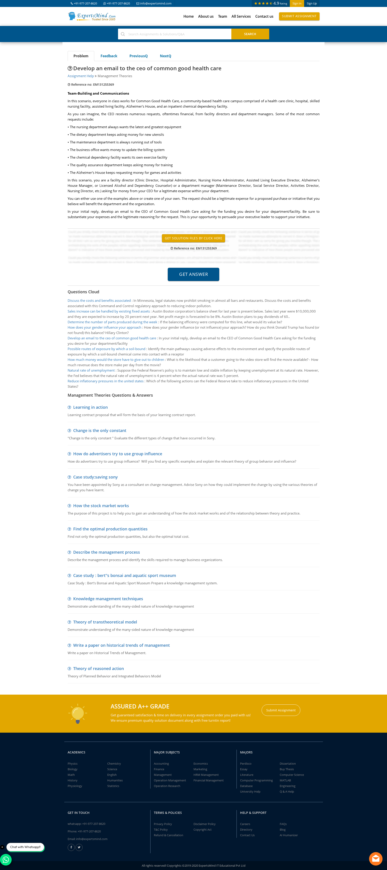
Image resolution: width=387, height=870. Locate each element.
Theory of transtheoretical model (105, 622)
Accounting (161, 764)
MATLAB (285, 780)
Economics (201, 764)
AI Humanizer (289, 835)
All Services (241, 16)
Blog (283, 829)
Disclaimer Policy (205, 824)
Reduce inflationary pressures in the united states (106, 381)
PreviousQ (138, 55)
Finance (159, 769)
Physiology (75, 786)
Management (163, 775)
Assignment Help (81, 76)
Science (112, 769)
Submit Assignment (299, 16)
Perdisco (246, 764)
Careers (245, 824)
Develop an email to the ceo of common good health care (112, 338)
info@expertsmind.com (156, 3)
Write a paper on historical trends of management (121, 645)
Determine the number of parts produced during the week (112, 322)
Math (71, 775)
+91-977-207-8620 (85, 3)
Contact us (264, 16)
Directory (246, 829)
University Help (250, 791)
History (72, 780)
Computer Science (292, 775)
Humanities (115, 780)
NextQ (165, 55)
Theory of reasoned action (98, 668)
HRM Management (206, 775)
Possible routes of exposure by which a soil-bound (106, 349)
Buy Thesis (287, 769)
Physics (72, 764)
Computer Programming (256, 780)
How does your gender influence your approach (104, 327)
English (112, 775)
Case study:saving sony (95, 477)
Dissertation (288, 764)
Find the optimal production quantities (110, 529)
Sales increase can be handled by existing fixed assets (109, 311)
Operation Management (170, 780)
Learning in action (90, 407)
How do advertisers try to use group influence (117, 453)
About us (206, 16)
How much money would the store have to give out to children (116, 359)
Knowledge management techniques (108, 598)
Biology (72, 769)
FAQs (283, 824)
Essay (243, 769)
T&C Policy (161, 829)
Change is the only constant (99, 430)
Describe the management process (106, 552)
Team (222, 16)
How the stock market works (101, 505)
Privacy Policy (163, 824)
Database (246, 786)
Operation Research (167, 786)
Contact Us (247, 835)
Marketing (200, 769)
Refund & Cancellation (168, 835)
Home (188, 16)
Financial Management (209, 780)
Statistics (113, 786)
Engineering (287, 786)
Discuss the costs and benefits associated (99, 300)
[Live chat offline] (376, 859)
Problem (80, 55)
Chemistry (114, 764)
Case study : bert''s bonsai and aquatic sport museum (124, 575)
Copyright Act (203, 829)
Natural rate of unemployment (91, 370)
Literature (246, 775)
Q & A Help (287, 791)
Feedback (109, 55)
